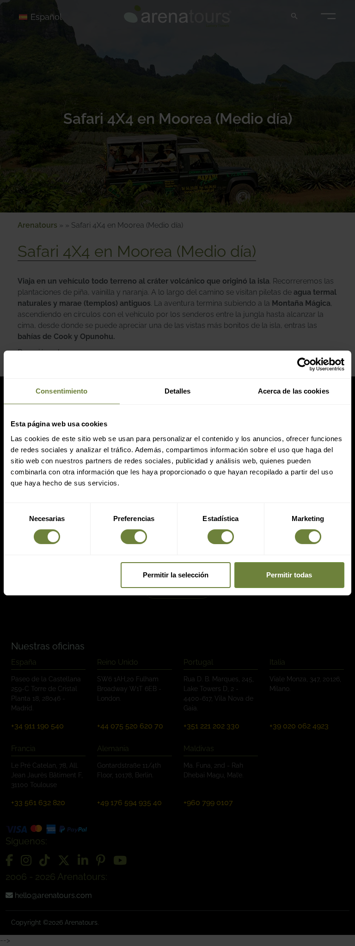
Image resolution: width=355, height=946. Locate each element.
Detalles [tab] (178, 391)
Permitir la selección (175, 575)
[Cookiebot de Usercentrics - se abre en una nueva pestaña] (303, 364)
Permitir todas (289, 575)
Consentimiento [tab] (61, 391)
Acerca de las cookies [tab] (293, 391)
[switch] (134, 536)
